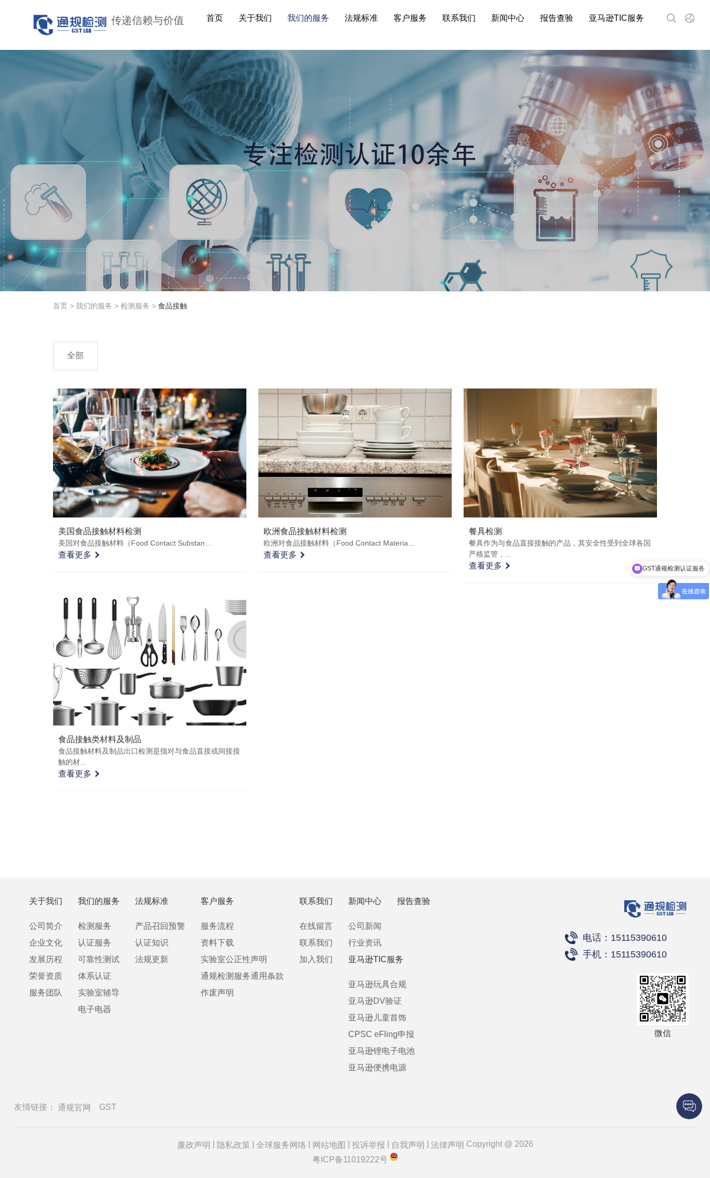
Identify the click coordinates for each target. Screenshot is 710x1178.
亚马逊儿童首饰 (377, 1017)
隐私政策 (233, 1145)
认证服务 (94, 942)
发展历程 (45, 959)
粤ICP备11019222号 (350, 1159)
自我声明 (408, 1145)
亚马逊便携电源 (377, 1067)
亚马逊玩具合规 (377, 984)
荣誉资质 (45, 976)
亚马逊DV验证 (375, 1000)
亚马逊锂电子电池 (381, 1050)
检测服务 (135, 306)
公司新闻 (365, 926)
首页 (214, 18)
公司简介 (45, 926)
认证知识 (151, 942)
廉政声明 (194, 1145)
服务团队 (45, 992)
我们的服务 (308, 18)
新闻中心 (507, 18)
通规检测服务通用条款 (242, 976)
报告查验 (556, 18)
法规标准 (361, 18)
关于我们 (255, 18)
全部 (75, 355)
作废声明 (217, 992)
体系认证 (94, 976)
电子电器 (94, 1009)
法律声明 (447, 1145)
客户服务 (410, 18)
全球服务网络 (281, 1145)
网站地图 (329, 1145)
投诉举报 (368, 1145)
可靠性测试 (99, 959)
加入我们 (316, 959)
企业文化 (45, 942)
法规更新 (151, 959)
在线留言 (316, 926)
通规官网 (74, 1107)
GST (107, 1107)
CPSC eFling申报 (381, 1034)
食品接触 (172, 306)
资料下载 (217, 942)
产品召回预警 (160, 926)
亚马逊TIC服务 (616, 18)
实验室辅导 (99, 992)
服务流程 (217, 926)
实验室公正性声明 (234, 959)
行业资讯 (365, 942)
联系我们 (459, 18)
